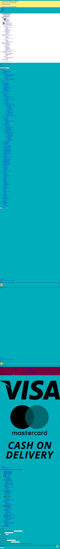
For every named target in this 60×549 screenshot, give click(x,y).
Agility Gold (6, 198)
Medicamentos (6, 87)
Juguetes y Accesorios (5, 142)
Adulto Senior (6, 205)
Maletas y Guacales (8, 24)
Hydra (5, 180)
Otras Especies (4, 72)
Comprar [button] (1, 287)
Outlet (3, 81)
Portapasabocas (8, 29)
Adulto (5, 204)
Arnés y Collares (8, 31)
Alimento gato (6, 119)
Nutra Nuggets (6, 182)
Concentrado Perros (9, 97)
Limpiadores (10, 106)
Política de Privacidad (31, 372)
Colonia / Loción (10, 110)
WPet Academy (5, 59)
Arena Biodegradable (9, 127)
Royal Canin (6, 186)
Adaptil (5, 178)
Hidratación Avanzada (7, 15)
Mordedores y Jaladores (9, 27)
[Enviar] (2, 62)
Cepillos (7, 131)
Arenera (7, 126)
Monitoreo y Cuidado (7, 473)
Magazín (31, 369)
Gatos (3, 116)
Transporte (7, 55)
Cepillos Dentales (10, 112)
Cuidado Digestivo (7, 162)
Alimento (7, 520)
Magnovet (5, 195)
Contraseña (2, 532)
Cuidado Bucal (8, 111)
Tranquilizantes (6, 84)
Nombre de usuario (3, 540)
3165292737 (16, 1)
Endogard (5, 179)
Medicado (7, 40)
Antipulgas (7, 86)
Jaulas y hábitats (8, 54)
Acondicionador (10, 108)
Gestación (5, 168)
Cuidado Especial (5, 161)
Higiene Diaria (6, 46)
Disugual (5, 174)
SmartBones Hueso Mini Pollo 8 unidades (7, 359)
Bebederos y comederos (9, 53)
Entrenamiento (6, 90)
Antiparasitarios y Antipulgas (10, 104)
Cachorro (5, 203)
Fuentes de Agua (6, 71)
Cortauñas (5, 156)
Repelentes (7, 114)
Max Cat (5, 200)
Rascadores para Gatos (9, 25)
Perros (1, 63)
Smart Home (9, 13)
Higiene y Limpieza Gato (8, 130)
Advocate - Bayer (6, 191)
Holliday (5, 188)
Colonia (9, 137)
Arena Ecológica (8, 44)
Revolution (5, 185)
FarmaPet (3, 82)
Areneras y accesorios (7, 146)
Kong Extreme (6, 176)
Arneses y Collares (7, 152)
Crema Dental (10, 113)
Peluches (7, 489)
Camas (7, 22)
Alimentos (7, 36)
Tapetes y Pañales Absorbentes (11, 115)
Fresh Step (5, 194)
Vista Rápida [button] (2, 357)
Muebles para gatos (7, 150)
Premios (7, 102)
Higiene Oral (6, 169)
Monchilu (5, 196)
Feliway (5, 193)
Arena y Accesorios (7, 125)
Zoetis (5, 190)
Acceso (7, 534)
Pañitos (7, 50)
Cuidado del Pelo (8, 105)
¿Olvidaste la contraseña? (4, 536)
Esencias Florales (8, 19)
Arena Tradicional (8, 45)
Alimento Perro (6, 96)
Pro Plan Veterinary (7, 184)
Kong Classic (6, 181)
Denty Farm (6, 187)
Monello (5, 197)
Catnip (7, 118)
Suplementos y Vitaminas (9, 38)
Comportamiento (4, 88)
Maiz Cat (5, 177)
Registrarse (1, 547)
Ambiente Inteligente (6, 16)
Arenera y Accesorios (9, 480)
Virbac (5, 189)
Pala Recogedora (8, 129)
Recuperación (6, 165)
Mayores (5, 170)
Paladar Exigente (7, 164)
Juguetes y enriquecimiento (10, 74)
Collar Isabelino (8, 32)
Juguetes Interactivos (7, 149)
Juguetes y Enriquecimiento (9, 57)
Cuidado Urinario (6, 163)
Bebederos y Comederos (10, 523)
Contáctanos (4, 467)
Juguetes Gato (6, 117)
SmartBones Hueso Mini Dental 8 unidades (7, 280)
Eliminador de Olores (8, 49)
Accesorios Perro (6, 93)
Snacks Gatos (8, 37)
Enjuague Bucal (10, 135)
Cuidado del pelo (8, 47)
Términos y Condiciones (31, 371)
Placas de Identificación (8, 159)
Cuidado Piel (6, 167)
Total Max (5, 201)
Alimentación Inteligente (7, 14)
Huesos (7, 101)
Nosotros (30, 368)
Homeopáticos (8, 20)
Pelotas (7, 28)
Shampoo (9, 107)
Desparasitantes (8, 48)
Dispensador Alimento (9, 23)
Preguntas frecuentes (30, 371)
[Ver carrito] (3, 24)
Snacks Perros (8, 41)
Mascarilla (9, 109)
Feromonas (6, 92)
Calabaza (5, 172)
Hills (4, 199)
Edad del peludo (4, 202)
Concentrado (8, 121)
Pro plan (5, 183)
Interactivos (7, 486)
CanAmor (5, 173)
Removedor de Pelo (7, 151)
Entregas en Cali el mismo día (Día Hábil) (9, 2)
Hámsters (5, 52)
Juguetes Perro (6, 94)
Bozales (7, 33)
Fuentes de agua (6, 148)
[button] (1, 64)
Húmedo (7, 122)
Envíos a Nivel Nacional (6, 4)
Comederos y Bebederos (8, 153)
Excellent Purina (6, 175)
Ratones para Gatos (8, 30)
